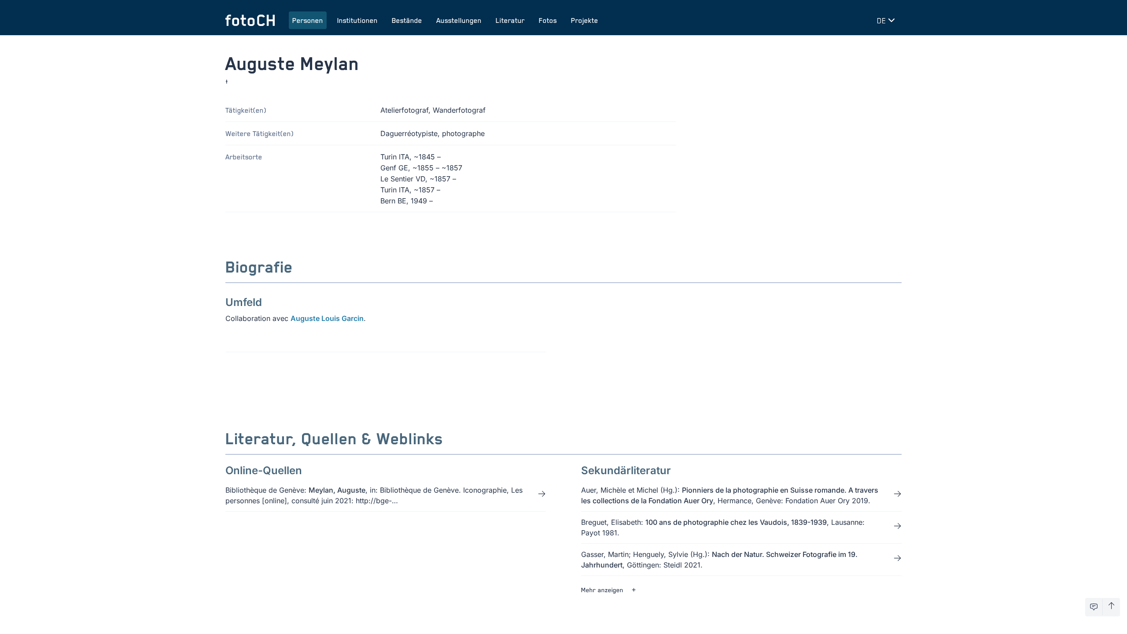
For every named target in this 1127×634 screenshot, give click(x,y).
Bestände (407, 20)
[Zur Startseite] (250, 20)
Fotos (548, 20)
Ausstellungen (459, 20)
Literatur (510, 20)
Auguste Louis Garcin (327, 318)
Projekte (584, 20)
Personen (307, 20)
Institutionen (357, 20)
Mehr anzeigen (602, 589)
